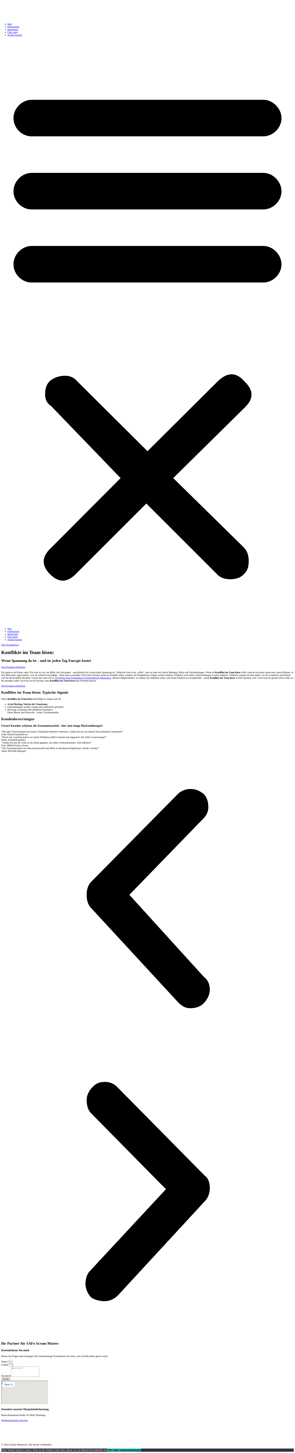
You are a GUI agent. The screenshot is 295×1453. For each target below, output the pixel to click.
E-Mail (5, 1364)
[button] (147, 332)
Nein (116, 1450)
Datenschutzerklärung (130, 1450)
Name (4, 1361)
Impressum (12, 29)
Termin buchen (14, 35)
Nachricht (6, 1376)
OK (110, 1450)
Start (9, 24)
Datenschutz (13, 26)
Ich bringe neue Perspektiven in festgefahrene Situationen (83, 678)
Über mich (12, 32)
